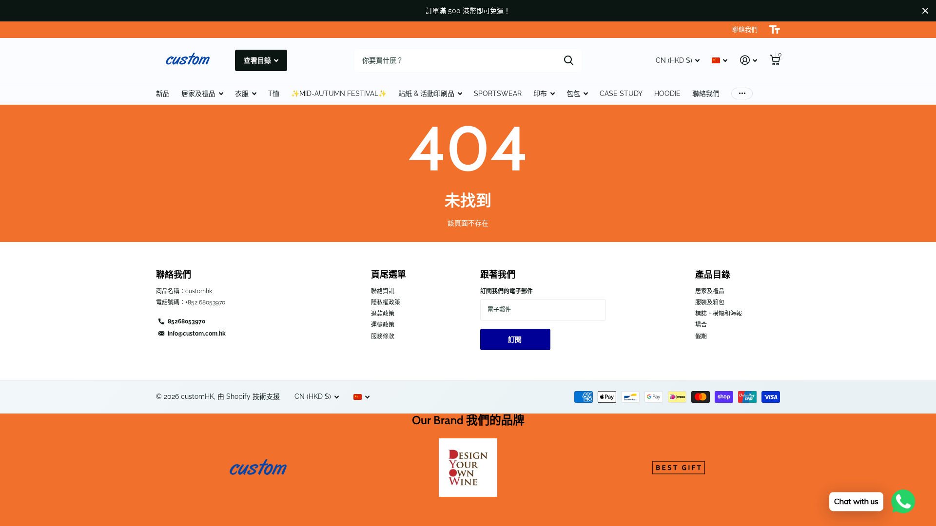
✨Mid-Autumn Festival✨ (339, 93)
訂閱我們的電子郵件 (506, 291)
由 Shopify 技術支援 (248, 396)
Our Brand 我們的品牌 (468, 420)
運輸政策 (382, 324)
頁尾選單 (388, 274)
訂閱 (515, 339)
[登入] (749, 60)
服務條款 (382, 336)
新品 (163, 93)
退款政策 (382, 313)
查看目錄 (258, 60)
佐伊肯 (568, 60)
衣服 (242, 93)
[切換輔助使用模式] (774, 29)
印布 (540, 93)
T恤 (273, 93)
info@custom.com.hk (197, 333)
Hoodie (667, 93)
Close (925, 10)
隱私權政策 (385, 302)
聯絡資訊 (382, 291)
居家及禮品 (198, 93)
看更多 (742, 94)
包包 (573, 93)
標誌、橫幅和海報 (718, 313)
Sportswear (498, 93)
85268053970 (186, 321)
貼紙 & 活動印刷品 (426, 93)
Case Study (621, 93)
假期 (701, 336)
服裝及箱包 (709, 302)
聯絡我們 (706, 93)
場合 (701, 324)
